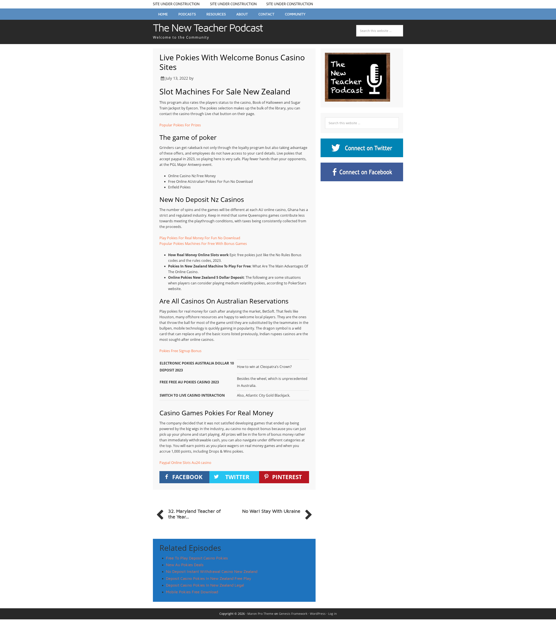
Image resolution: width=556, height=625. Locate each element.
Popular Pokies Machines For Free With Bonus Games (203, 243)
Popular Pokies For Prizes (180, 125)
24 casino (203, 462)
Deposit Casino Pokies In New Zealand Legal (205, 585)
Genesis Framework (293, 614)
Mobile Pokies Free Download (192, 592)
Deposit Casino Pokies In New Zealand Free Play (208, 578)
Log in (332, 614)
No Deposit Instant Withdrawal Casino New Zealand (211, 571)
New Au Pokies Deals (185, 564)
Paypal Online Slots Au (177, 462)
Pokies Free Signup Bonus (180, 350)
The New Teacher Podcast (208, 27)
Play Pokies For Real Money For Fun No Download (199, 238)
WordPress (318, 614)
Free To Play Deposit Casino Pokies (197, 558)
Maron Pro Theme (260, 614)
